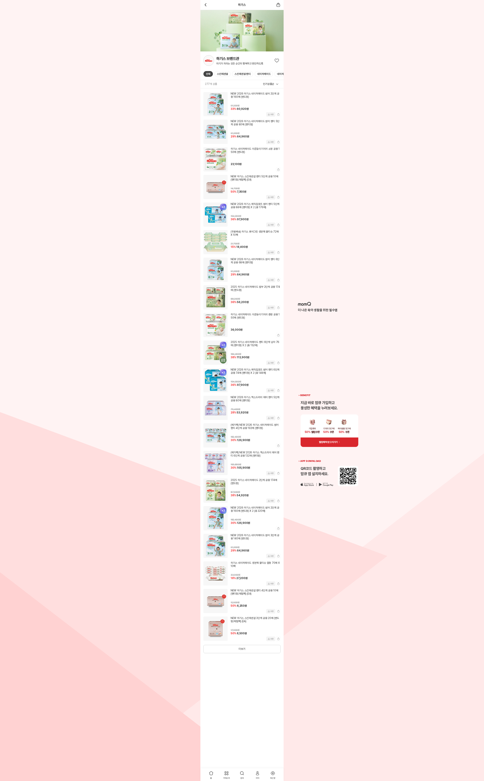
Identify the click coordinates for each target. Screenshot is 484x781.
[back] (205, 5)
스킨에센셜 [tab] (222, 73)
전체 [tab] (208, 73)
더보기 (242, 648)
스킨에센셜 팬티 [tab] (242, 73)
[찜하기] (277, 60)
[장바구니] (278, 5)
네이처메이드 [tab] (264, 73)
